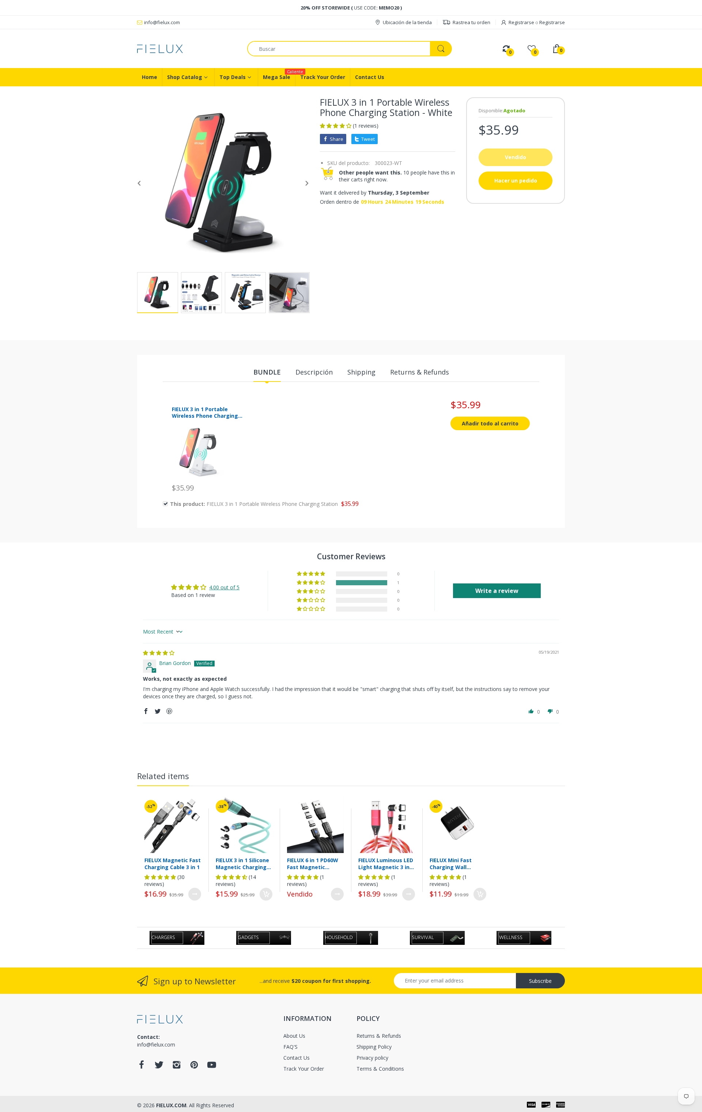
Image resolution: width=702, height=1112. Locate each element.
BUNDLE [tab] (267, 372)
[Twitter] (159, 1066)
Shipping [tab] (361, 372)
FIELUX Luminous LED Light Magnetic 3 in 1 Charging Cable (386, 864)
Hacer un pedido (515, 180)
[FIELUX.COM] (186, 49)
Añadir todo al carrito (490, 423)
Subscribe (540, 980)
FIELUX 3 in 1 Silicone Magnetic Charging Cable (242, 864)
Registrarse (521, 22)
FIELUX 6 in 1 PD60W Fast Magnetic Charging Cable (312, 864)
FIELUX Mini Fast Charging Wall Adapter (451, 864)
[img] (158, 652)
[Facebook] (141, 1066)
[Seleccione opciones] (194, 894)
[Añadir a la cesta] (266, 894)
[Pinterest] (194, 1066)
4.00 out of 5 (224, 587)
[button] (336, 125)
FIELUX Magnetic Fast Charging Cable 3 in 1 (172, 864)
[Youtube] (211, 1066)
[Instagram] (176, 1066)
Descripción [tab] (314, 372)
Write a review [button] (496, 591)
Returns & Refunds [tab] (419, 372)
